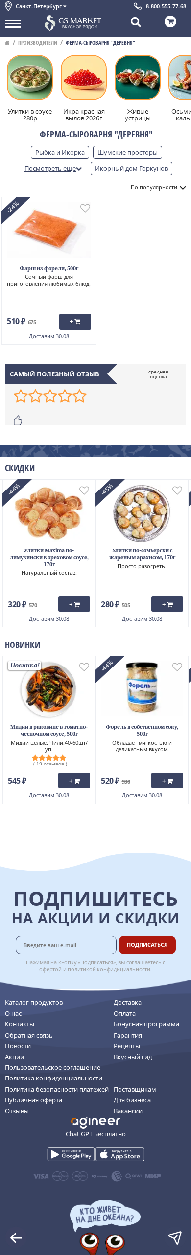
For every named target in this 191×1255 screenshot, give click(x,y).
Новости (18, 1045)
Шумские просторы (127, 152)
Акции (14, 1056)
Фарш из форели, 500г (49, 269)
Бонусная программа (146, 1024)
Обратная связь (29, 1035)
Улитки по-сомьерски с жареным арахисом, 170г (142, 555)
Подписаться (147, 944)
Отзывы (17, 1110)
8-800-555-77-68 (166, 6)
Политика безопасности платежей (57, 1089)
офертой (50, 969)
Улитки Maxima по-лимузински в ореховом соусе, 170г (49, 558)
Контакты (19, 1024)
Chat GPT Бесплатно (96, 1133)
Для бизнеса (132, 1100)
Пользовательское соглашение (52, 1067)
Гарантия (128, 1035)
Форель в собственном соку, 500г (142, 731)
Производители (37, 42)
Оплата (125, 1013)
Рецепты (127, 1045)
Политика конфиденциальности (53, 1078)
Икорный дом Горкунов (131, 168)
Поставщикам (135, 1089)
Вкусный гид (133, 1056)
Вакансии (128, 1110)
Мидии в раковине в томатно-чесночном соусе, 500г (49, 731)
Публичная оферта (33, 1100)
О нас (13, 1013)
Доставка (128, 1002)
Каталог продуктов (34, 1002)
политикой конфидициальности (109, 969)
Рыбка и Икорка (60, 152)
